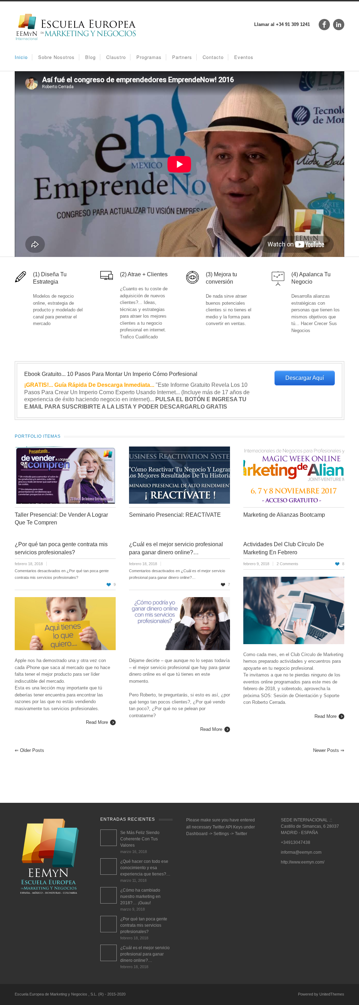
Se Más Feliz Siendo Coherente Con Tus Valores (140, 839)
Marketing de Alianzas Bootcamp (284, 515)
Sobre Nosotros (56, 57)
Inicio (21, 57)
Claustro (116, 57)
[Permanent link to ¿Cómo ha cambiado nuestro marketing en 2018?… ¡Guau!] (108, 895)
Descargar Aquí (304, 378)
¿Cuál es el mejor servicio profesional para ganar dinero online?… (145, 954)
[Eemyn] (76, 39)
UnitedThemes (331, 994)
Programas (149, 57)
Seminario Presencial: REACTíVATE (175, 515)
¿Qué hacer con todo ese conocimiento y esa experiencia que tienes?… (145, 868)
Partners (182, 57)
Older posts (29, 750)
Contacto (213, 57)
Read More (97, 722)
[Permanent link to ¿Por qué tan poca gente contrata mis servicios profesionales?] (108, 924)
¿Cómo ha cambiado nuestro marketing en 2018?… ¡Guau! (140, 896)
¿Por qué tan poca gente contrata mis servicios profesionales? (143, 925)
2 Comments (287, 564)
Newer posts (328, 750)
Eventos (243, 57)
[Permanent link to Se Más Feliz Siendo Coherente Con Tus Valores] (108, 837)
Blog (90, 57)
